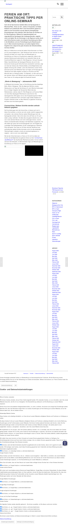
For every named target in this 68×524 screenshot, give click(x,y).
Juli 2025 (54, 275)
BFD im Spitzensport (57, 207)
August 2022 (55, 327)
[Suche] (57, 4)
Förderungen (55, 214)
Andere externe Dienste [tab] (6, 467)
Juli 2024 (54, 296)
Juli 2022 (54, 328)
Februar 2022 (55, 338)
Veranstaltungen (56, 241)
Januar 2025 (55, 287)
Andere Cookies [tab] (4, 501)
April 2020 (54, 359)
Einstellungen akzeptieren (7, 521)
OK (15, 385)
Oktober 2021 (55, 340)
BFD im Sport (55, 209)
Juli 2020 (54, 353)
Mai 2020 (54, 357)
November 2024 (56, 289)
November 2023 (56, 309)
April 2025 (54, 281)
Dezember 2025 (56, 266)
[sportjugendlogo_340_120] (8, 4)
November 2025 (56, 268)
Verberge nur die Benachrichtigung (25, 521)
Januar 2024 (55, 306)
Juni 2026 (54, 254)
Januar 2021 (55, 346)
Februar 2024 (55, 304)
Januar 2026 (55, 264)
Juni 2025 (54, 277)
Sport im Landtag (56, 233)
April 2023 (54, 317)
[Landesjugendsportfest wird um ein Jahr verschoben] (1, 262)
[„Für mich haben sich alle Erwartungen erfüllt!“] (66, 262)
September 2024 (56, 292)
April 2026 (54, 258)
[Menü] (61, 4)
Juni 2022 (54, 330)
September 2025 (56, 271)
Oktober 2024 (55, 290)
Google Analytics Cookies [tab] (6, 453)
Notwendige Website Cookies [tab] (7, 413)
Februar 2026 (55, 262)
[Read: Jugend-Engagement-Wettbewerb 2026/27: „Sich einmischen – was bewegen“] (53, 42)
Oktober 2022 (55, 325)
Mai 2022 (54, 332)
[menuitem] (57, 4)
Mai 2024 (54, 300)
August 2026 (55, 250)
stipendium (55, 239)
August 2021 (55, 344)
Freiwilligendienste (57, 216)
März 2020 (55, 361)
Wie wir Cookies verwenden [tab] (7, 397)
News (53, 232)
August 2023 (55, 311)
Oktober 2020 (55, 349)
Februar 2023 (55, 321)
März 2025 (55, 283)
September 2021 (56, 342)
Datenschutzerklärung (6, 385)
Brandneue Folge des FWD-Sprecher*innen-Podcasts (57, 190)
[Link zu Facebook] (59, 373)
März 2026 (55, 260)
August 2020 (55, 351)
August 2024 (55, 294)
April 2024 (54, 302)
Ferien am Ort (55, 213)
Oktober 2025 (55, 269)
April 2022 (54, 334)
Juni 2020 (54, 355)
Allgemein (54, 203)
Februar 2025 (55, 285)
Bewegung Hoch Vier (57, 205)
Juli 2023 (54, 313)
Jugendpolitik (55, 228)
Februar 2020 (55, 363)
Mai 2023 (54, 315)
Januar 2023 (55, 323)
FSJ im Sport (55, 218)
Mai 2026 (54, 256)
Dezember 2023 (56, 308)
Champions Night (56, 211)
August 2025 (55, 273)
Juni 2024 (54, 298)
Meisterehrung (55, 230)
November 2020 (56, 348)
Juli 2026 (54, 252)
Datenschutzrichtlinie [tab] (5, 513)
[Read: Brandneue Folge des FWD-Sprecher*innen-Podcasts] (53, 55)
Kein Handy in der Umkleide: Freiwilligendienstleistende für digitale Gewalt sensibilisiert (59, 34)
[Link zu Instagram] (57, 373)
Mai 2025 (54, 279)
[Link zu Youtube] (62, 373)
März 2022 (55, 336)
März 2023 (55, 319)
